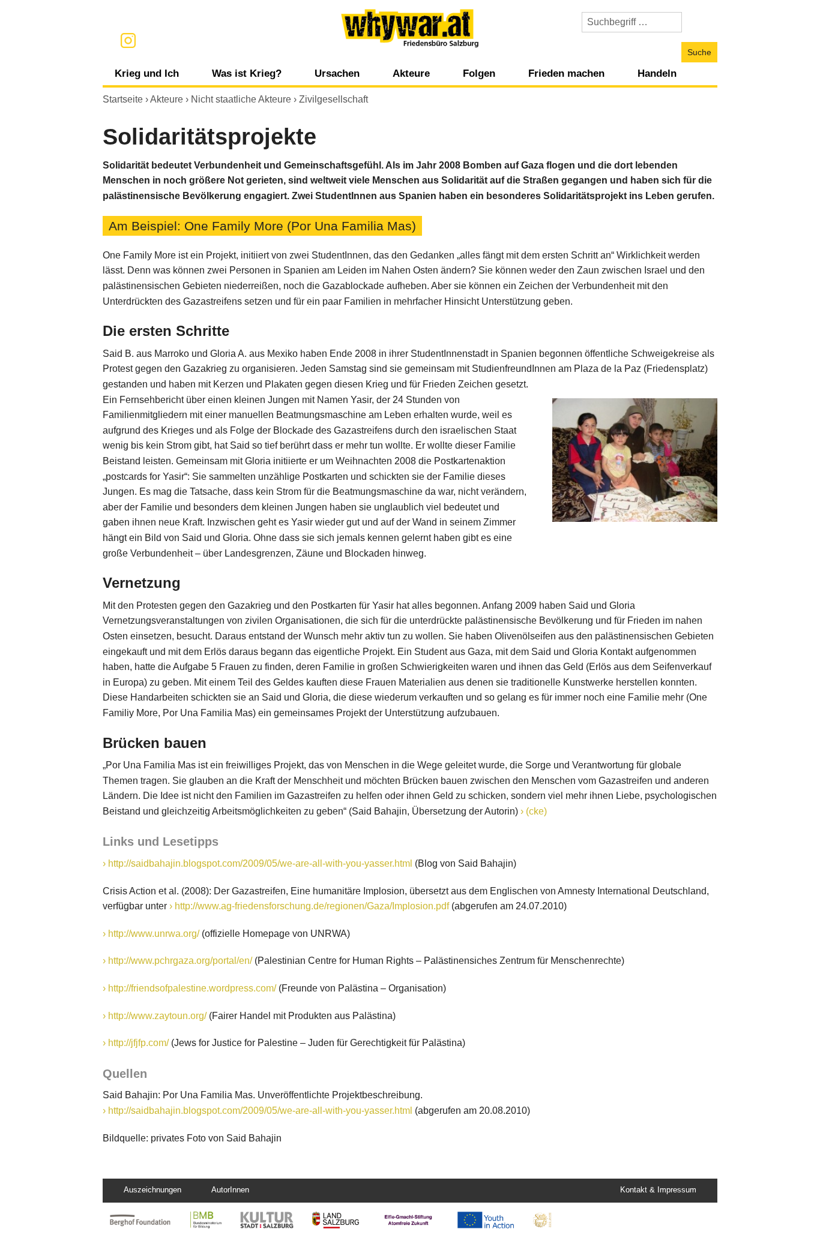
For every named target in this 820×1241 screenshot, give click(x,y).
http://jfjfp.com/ (138, 1043)
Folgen (479, 73)
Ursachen (337, 73)
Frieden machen (566, 73)
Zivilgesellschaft (333, 99)
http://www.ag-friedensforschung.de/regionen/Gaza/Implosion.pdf (313, 906)
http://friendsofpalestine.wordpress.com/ (192, 988)
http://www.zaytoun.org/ (157, 1016)
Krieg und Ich (147, 73)
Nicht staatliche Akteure (241, 99)
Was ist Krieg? (247, 73)
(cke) (536, 811)
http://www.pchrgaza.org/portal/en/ (180, 960)
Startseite (123, 99)
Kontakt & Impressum (658, 1189)
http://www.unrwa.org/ (153, 934)
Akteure (411, 73)
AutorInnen (230, 1189)
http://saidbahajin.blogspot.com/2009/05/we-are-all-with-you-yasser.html (260, 863)
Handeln (657, 73)
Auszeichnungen (152, 1189)
